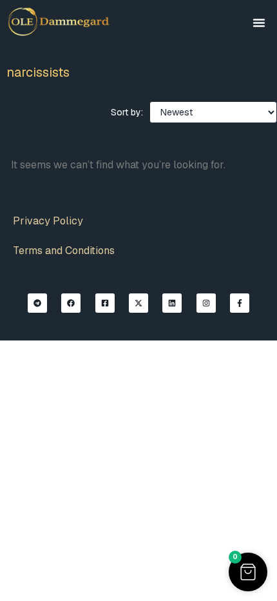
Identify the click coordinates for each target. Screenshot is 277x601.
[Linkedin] (172, 303)
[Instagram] (206, 303)
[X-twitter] (138, 303)
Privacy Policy (48, 221)
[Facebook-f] (239, 303)
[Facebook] (71, 303)
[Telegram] (37, 303)
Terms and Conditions (64, 250)
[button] (259, 22)
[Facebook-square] (105, 303)
